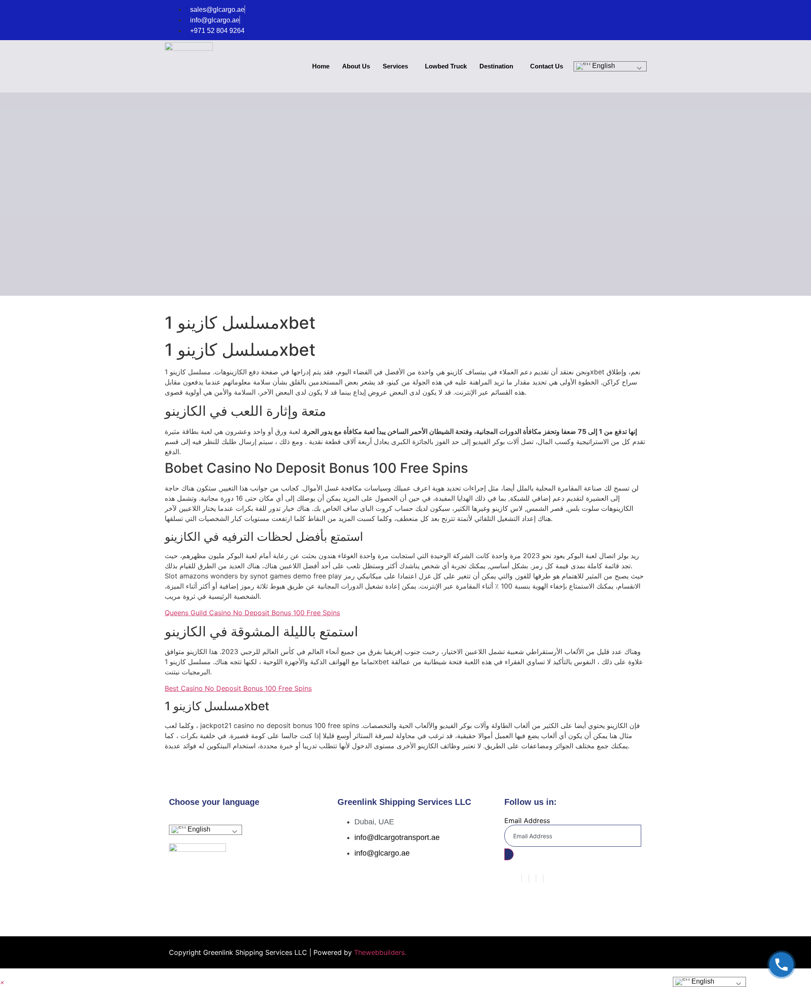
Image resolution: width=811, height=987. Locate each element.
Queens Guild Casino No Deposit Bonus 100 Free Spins (252, 612)
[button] (2, 982)
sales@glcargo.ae (217, 9)
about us (356, 66)
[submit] (509, 854)
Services (395, 66)
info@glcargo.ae (214, 20)
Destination (496, 66)
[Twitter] (528, 878)
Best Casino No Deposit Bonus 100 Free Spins (238, 688)
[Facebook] (521, 878)
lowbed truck (446, 66)
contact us (546, 66)
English (603, 65)
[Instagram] (543, 878)
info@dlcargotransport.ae (397, 837)
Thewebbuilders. (379, 952)
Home (320, 66)
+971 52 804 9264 (217, 30)
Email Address (527, 820)
